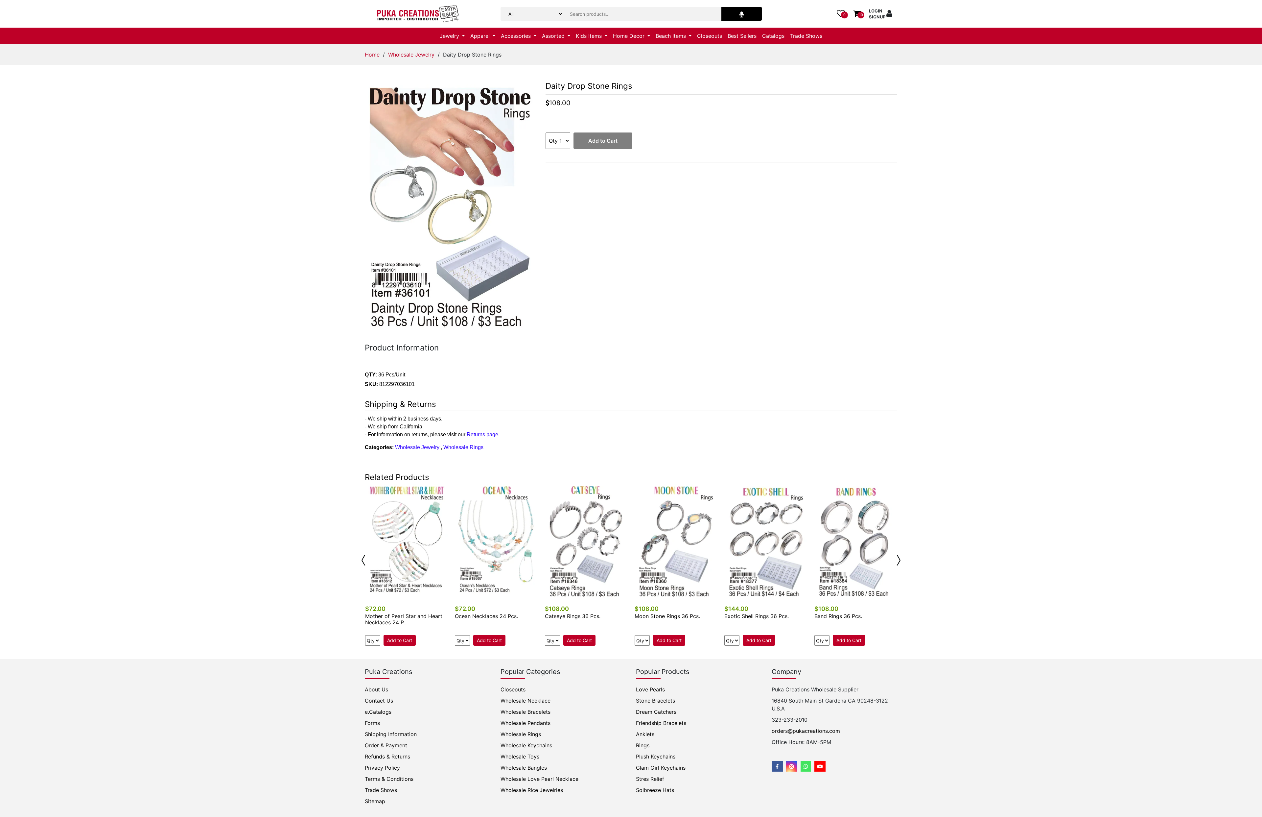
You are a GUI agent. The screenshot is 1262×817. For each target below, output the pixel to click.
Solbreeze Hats (655, 790)
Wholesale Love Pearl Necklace (539, 779)
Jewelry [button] (450, 36)
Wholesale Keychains (526, 745)
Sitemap (375, 801)
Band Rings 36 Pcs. (838, 616)
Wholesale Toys (520, 756)
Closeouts (709, 36)
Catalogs (773, 36)
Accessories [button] (516, 36)
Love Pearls (650, 689)
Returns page (482, 434)
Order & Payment (386, 745)
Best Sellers (742, 36)
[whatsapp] (806, 766)
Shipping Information (391, 734)
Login (875, 10)
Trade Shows (806, 36)
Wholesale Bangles (524, 767)
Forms (372, 723)
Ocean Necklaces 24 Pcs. (486, 616)
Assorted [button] (554, 36)
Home (372, 54)
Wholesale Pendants (525, 723)
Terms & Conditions (389, 779)
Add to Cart (603, 140)
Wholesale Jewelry (411, 54)
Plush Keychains (655, 756)
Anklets (645, 734)
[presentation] (363, 560)
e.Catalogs (378, 712)
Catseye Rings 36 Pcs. (572, 616)
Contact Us (379, 700)
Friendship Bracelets (661, 723)
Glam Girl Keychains (661, 767)
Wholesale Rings (463, 447)
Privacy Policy (382, 767)
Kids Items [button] (589, 36)
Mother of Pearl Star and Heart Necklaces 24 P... (403, 619)
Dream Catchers (656, 712)
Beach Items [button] (672, 36)
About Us (376, 689)
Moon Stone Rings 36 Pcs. (667, 616)
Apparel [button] (480, 36)
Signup (877, 16)
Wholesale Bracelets (525, 712)
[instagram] (791, 766)
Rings (642, 745)
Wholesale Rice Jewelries (532, 790)
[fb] (777, 766)
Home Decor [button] (629, 36)
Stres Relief (650, 779)
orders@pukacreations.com (806, 731)
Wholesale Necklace (525, 700)
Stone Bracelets (655, 700)
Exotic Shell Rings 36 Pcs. (756, 616)
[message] (820, 766)
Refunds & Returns (387, 756)
